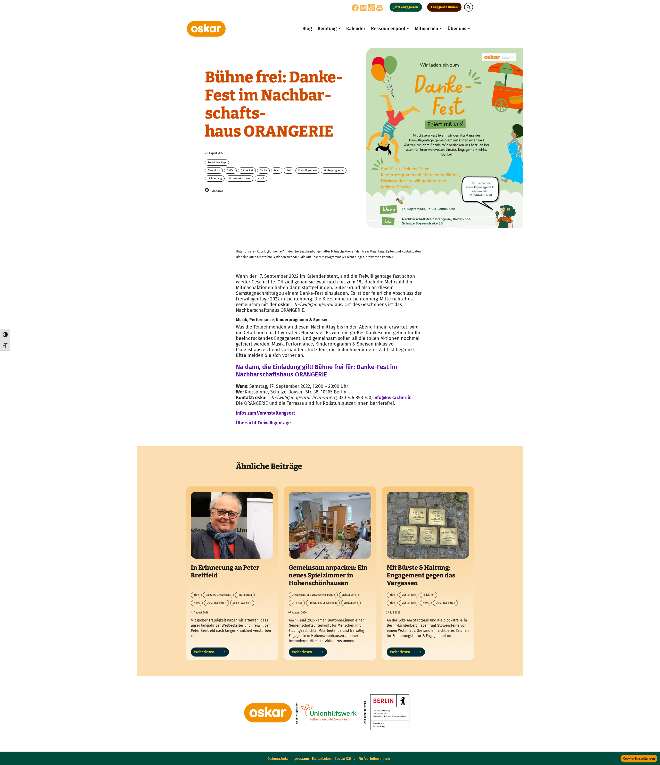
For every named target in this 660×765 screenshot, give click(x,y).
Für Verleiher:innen (374, 758)
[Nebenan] (371, 7)
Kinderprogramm (334, 170)
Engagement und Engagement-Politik (313, 594)
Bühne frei (247, 170)
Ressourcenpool (388, 28)
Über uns (457, 28)
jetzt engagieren (405, 7)
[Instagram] (363, 9)
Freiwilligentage (217, 162)
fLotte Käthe (345, 758)
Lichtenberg (215, 178)
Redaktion (428, 594)
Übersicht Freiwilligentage (263, 423)
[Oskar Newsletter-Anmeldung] (379, 8)
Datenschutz (277, 758)
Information (245, 594)
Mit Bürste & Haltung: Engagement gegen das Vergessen (421, 575)
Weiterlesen (204, 652)
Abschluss (214, 170)
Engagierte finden (444, 7)
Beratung (327, 28)
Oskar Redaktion (216, 602)
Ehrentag (297, 602)
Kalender (355, 28)
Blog (307, 28)
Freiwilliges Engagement (323, 602)
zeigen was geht (242, 602)
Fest (288, 170)
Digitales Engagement (218, 594)
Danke (263, 170)
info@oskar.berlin (391, 397)
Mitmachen (426, 28)
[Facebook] (355, 9)
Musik (261, 178)
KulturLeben (322, 758)
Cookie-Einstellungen (639, 758)
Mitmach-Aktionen (240, 178)
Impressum (300, 758)
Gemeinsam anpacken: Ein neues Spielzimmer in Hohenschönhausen (328, 575)
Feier (276, 170)
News (197, 602)
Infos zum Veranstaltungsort (265, 413)
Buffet (230, 170)
